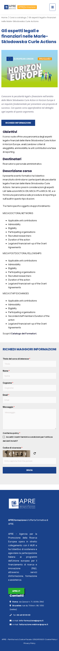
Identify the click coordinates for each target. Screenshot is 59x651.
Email (6, 395)
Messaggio (9, 407)
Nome (6, 371)
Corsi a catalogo (17, 17)
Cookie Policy (51, 639)
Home (4, 17)
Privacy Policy (29, 643)
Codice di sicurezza (12, 448)
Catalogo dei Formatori (23, 333)
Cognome (8, 383)
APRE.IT (16, 591)
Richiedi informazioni (18, 122)
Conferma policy (11, 433)
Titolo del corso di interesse (16, 359)
